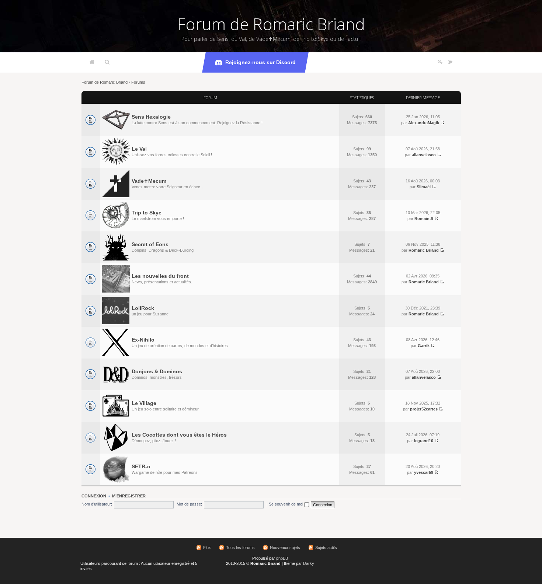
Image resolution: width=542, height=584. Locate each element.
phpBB (282, 558)
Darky (308, 563)
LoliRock (143, 308)
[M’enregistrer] (440, 62)
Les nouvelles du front (160, 276)
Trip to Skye (146, 213)
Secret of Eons (150, 244)
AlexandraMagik (423, 122)
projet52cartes (424, 409)
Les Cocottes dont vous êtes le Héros (179, 435)
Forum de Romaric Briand (271, 24)
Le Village (144, 403)
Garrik (424, 345)
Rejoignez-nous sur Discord (260, 62)
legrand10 (423, 440)
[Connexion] (450, 62)
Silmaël (424, 187)
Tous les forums (240, 547)
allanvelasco (424, 155)
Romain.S (423, 218)
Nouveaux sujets (285, 547)
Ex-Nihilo (143, 340)
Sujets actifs (326, 547)
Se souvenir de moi (286, 504)
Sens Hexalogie (151, 117)
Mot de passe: (189, 504)
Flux (207, 547)
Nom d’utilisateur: (96, 504)
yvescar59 (423, 472)
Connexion (93, 496)
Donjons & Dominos (157, 371)
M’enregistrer (129, 496)
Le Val (139, 149)
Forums (138, 82)
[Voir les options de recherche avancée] (107, 62)
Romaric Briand (424, 250)
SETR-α (141, 466)
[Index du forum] (92, 62)
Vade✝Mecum (149, 181)
